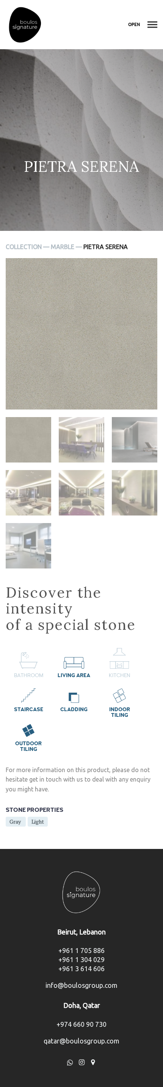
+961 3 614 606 (81, 968)
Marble (62, 246)
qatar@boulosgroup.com (81, 1041)
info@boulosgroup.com (81, 985)
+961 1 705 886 (81, 950)
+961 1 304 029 (81, 959)
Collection (24, 246)
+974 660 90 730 (81, 1024)
